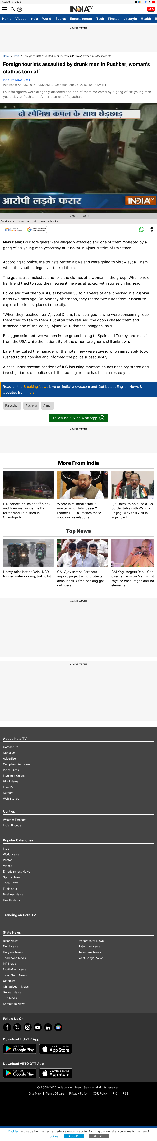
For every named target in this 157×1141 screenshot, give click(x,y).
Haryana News (13, 952)
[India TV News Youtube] (153, 2)
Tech (100, 19)
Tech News (10, 883)
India (34, 19)
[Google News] (13, 229)
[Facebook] (7, 1027)
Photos (113, 19)
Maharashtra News (91, 940)
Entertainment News (16, 871)
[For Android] (19, 1073)
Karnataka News (14, 1003)
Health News (11, 900)
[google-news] (58, 1027)
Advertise (9, 758)
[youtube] (38, 1027)
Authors (8, 793)
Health (146, 19)
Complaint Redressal (16, 764)
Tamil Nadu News (15, 975)
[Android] (139, 2)
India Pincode (12, 825)
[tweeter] (17, 1027)
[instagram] (28, 1027)
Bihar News (10, 940)
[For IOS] (55, 1073)
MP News (9, 963)
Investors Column (14, 775)
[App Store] (55, 1049)
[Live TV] (151, 9)
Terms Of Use (55, 1093)
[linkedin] (48, 1027)
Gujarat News (12, 992)
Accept (74, 1136)
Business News (13, 894)
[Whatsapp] (141, 229)
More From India (78, 463)
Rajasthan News (89, 946)
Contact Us (10, 747)
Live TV (8, 787)
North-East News (14, 969)
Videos (20, 19)
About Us (9, 752)
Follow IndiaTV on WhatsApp (75, 418)
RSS (125, 1093)
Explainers (10, 888)
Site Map (35, 1093)
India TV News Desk (16, 80)
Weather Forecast (14, 819)
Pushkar (31, 406)
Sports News (11, 877)
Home (6, 19)
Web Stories (11, 798)
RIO (115, 1093)
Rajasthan (12, 406)
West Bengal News (90, 958)
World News (11, 854)
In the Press (11, 770)
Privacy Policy (78, 1093)
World (46, 19)
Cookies (13, 1131)
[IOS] (136, 2)
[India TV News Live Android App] (19, 1049)
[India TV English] (81, 9)
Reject (98, 1136)
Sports (60, 19)
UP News (9, 981)
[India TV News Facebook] (145, 2)
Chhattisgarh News (16, 986)
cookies (53, 1136)
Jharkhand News (14, 958)
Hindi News (10, 781)
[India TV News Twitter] (149, 2)
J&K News (10, 998)
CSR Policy (100, 1093)
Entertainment (81, 19)
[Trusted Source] (36, 229)
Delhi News (10, 946)
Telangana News (89, 952)
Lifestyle (130, 19)
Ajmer (47, 406)
